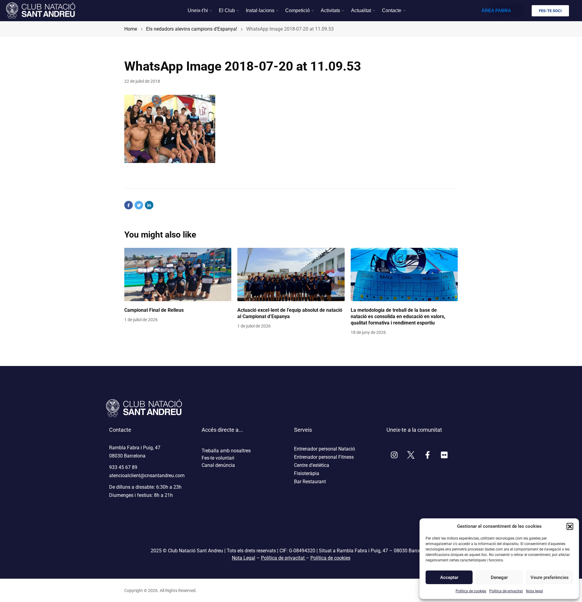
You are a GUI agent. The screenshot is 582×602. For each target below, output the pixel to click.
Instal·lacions (260, 10)
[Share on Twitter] (139, 205)
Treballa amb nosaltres (226, 451)
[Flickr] (444, 454)
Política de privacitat (506, 591)
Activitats (330, 10)
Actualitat (361, 10)
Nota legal (534, 591)
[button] (570, 526)
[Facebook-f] (427, 454)
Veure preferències (549, 577)
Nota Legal (243, 558)
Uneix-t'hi (198, 10)
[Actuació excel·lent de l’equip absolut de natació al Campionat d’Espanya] (290, 274)
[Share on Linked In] (149, 205)
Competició (297, 10)
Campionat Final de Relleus (154, 310)
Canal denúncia (218, 465)
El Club (227, 10)
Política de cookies (471, 591)
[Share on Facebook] (128, 205)
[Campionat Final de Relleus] (177, 274)
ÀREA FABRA (496, 10)
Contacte (391, 10)
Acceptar (449, 577)
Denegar (499, 577)
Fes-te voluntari (218, 458)
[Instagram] (394, 454)
